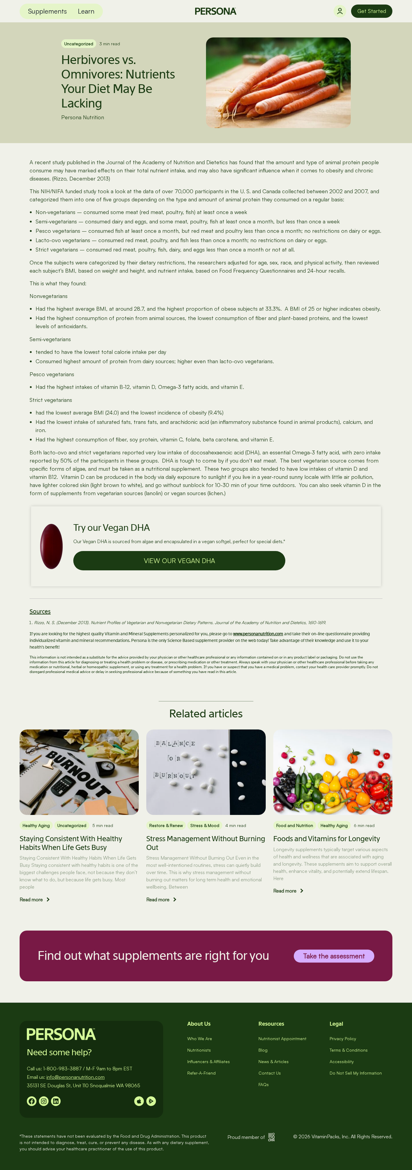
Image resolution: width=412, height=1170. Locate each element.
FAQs (263, 1084)
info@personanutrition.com (75, 1077)
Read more (31, 899)
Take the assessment (334, 956)
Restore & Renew (166, 825)
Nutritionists (199, 1050)
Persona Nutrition (82, 117)
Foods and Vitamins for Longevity (326, 838)
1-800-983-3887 (62, 1069)
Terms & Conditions (349, 1050)
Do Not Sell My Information (356, 1072)
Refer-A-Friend (201, 1072)
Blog (263, 1050)
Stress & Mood (204, 825)
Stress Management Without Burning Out (205, 843)
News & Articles (273, 1061)
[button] (47, 11)
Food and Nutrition (294, 825)
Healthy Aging (36, 825)
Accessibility (342, 1061)
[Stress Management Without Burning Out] (205, 772)
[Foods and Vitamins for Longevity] (332, 772)
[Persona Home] (215, 11)
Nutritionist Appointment (282, 1038)
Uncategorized (78, 43)
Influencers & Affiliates (208, 1061)
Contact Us (269, 1072)
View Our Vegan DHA (179, 560)
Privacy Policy (343, 1038)
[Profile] (340, 11)
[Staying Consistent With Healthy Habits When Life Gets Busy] (79, 772)
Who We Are (199, 1038)
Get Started (371, 11)
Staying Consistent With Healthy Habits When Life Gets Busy (71, 843)
